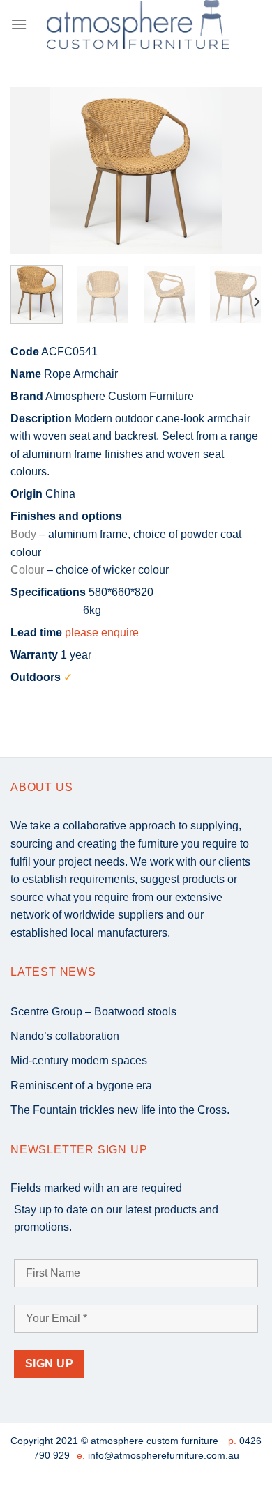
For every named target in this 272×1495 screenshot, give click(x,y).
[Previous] (32, 170)
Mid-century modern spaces (78, 1060)
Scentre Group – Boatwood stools (93, 1012)
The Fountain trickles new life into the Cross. (119, 1110)
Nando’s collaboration (64, 1036)
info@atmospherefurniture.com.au (163, 1455)
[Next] (239, 170)
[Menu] (18, 24)
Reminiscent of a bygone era (81, 1085)
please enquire (102, 632)
